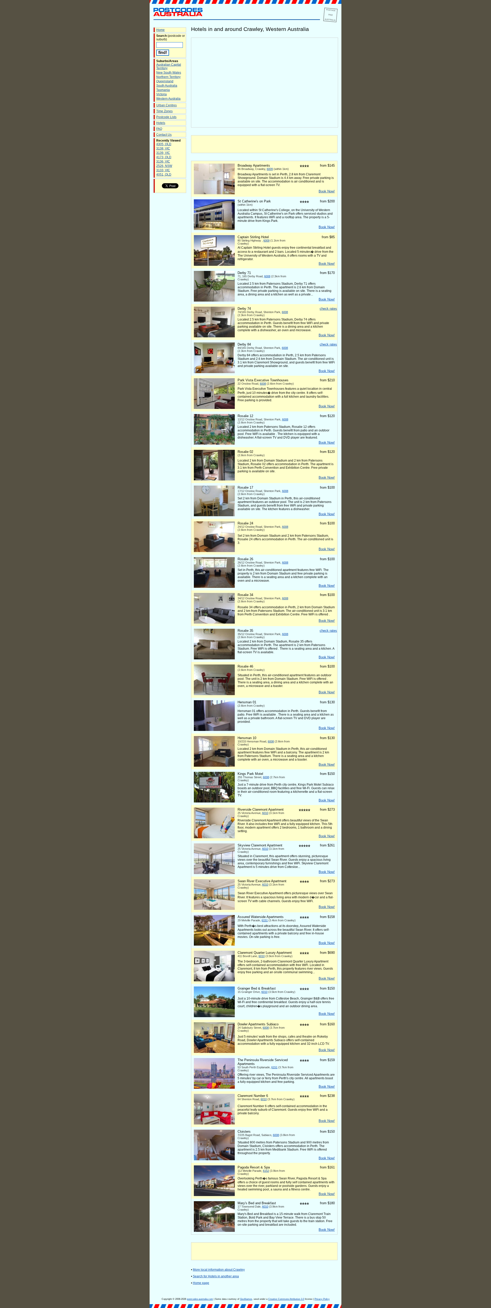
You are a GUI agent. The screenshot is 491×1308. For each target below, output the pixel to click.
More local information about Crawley (219, 1269)
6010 (265, 812)
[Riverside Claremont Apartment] (214, 837)
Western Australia (168, 98)
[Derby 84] (214, 372)
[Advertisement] (264, 144)
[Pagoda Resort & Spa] (214, 1195)
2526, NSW (164, 166)
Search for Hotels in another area (216, 1276)
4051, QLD (163, 174)
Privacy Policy (322, 1299)
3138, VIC (163, 148)
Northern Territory (168, 77)
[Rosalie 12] (214, 443)
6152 (266, 1170)
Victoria (161, 94)
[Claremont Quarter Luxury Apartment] (214, 980)
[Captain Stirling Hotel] (214, 265)
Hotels (160, 123)
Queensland (164, 81)
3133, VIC (163, 170)
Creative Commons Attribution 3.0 (286, 1299)
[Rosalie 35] (214, 658)
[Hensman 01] (214, 730)
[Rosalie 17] (214, 515)
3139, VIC (163, 153)
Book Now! (327, 191)
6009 (270, 168)
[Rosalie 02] (214, 479)
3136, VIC (163, 161)
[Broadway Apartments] (214, 193)
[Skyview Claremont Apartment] (214, 873)
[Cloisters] (214, 1159)
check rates (328, 309)
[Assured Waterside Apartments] (214, 944)
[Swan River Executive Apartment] (214, 909)
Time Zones (164, 111)
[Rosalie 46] (214, 694)
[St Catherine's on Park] (214, 229)
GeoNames (246, 1299)
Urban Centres (166, 105)
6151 (265, 920)
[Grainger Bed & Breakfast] (214, 1016)
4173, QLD (163, 157)
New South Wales (168, 72)
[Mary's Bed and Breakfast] (214, 1231)
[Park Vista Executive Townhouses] (214, 408)
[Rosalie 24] (214, 551)
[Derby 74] (214, 336)
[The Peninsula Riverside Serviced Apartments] (214, 1087)
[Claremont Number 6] (214, 1123)
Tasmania (163, 90)
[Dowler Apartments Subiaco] (214, 1052)
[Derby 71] (214, 300)
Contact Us (164, 134)
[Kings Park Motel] (214, 801)
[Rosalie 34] (214, 622)
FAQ (159, 129)
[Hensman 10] (214, 765)
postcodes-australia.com (200, 1299)
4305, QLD (163, 144)
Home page (201, 1283)
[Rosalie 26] (214, 587)
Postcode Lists (166, 117)
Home (160, 30)
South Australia (166, 85)
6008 (267, 276)
